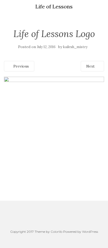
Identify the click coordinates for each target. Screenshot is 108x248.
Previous (20, 66)
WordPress (90, 232)
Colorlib (56, 232)
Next (91, 66)
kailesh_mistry (75, 47)
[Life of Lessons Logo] (54, 126)
